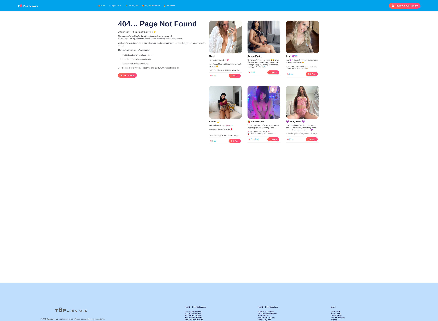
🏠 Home (101, 6)
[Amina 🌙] (225, 116)
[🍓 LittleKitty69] (263, 115)
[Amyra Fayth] (263, 48)
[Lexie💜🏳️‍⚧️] (302, 49)
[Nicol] (225, 50)
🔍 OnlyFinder (113, 6)
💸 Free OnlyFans (131, 6)
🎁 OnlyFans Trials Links (151, 6)
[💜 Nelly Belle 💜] (302, 115)
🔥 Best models (169, 6)
